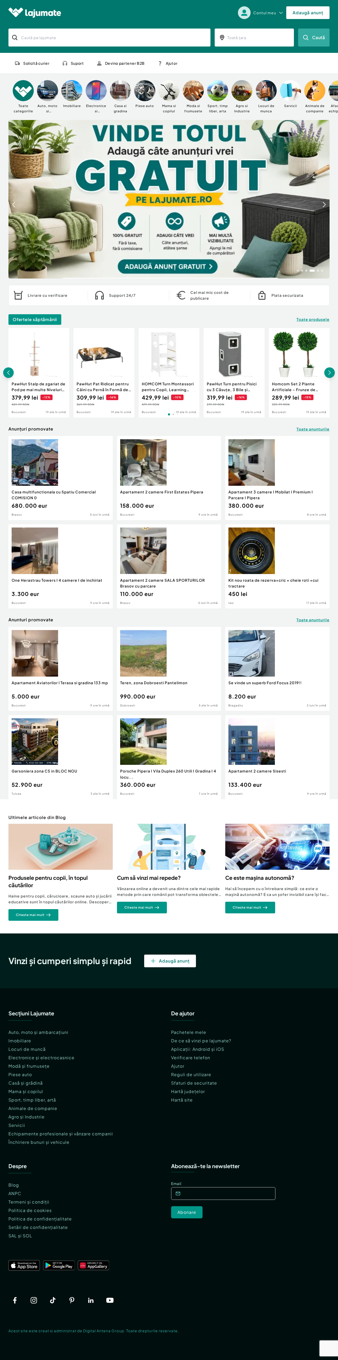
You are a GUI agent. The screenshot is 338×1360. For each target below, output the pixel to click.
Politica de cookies (30, 1210)
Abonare (186, 1212)
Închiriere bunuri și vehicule (38, 1142)
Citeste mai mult (30, 915)
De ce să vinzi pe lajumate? (201, 1040)
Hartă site (182, 1100)
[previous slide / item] (13, 199)
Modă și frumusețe (29, 1066)
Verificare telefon (190, 1057)
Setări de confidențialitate (38, 1227)
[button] (298, 270)
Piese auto (20, 1074)
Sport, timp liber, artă (32, 1100)
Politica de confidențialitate (40, 1219)
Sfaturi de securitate (194, 1083)
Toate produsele (313, 319)
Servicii (16, 1125)
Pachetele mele (188, 1032)
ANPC (14, 1193)
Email (176, 1183)
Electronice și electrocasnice (41, 1057)
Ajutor (177, 1066)
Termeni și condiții (28, 1202)
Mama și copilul (25, 1091)
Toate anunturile (313, 429)
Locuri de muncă (27, 1049)
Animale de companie (32, 1108)
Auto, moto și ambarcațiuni (38, 1032)
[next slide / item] (324, 199)
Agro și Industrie (26, 1117)
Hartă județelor (188, 1091)
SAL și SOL (20, 1235)
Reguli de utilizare (191, 1074)
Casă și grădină (25, 1083)
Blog (13, 1185)
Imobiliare (19, 1040)
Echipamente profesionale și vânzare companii (60, 1133)
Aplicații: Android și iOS (197, 1049)
